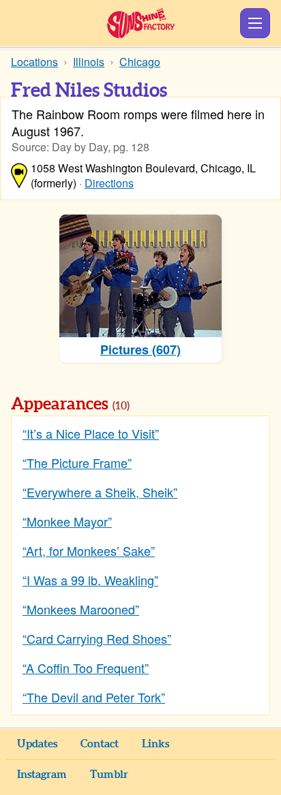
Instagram (42, 774)
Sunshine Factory (141, 23)
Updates (37, 743)
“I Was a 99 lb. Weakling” (90, 580)
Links (155, 743)
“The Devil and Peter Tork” (94, 697)
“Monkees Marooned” (81, 609)
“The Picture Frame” (77, 462)
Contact (99, 743)
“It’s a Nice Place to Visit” (91, 433)
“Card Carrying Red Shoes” (97, 638)
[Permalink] (149, 405)
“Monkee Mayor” (67, 521)
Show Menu (255, 23)
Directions (109, 183)
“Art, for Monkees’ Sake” (89, 550)
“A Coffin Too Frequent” (86, 667)
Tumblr (109, 774)
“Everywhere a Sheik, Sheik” (100, 492)
